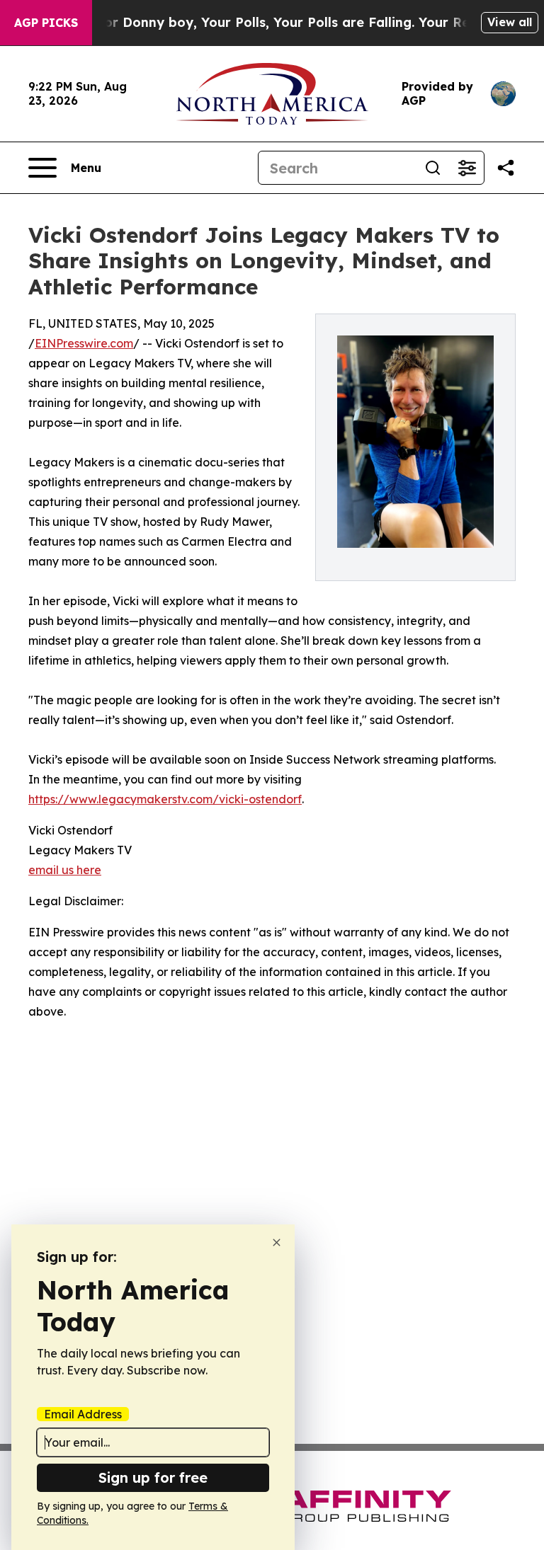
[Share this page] (506, 168)
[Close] (276, 1242)
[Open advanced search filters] (467, 167)
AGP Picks (46, 23)
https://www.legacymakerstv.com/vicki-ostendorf (165, 799)
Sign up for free (153, 1477)
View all (509, 22)
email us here (64, 870)
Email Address (83, 1414)
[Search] (433, 167)
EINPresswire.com (84, 343)
